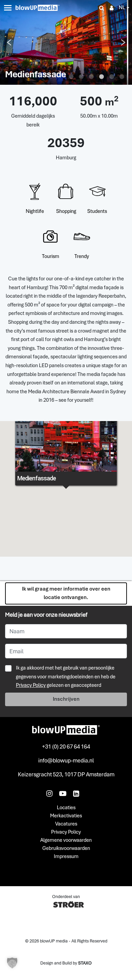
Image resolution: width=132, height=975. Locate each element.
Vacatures (66, 824)
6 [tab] (121, 77)
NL (122, 7)
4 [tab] (101, 77)
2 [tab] (81, 77)
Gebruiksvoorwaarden (66, 848)
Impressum (66, 857)
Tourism (50, 256)
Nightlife (35, 211)
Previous (9, 42)
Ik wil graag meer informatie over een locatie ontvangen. (66, 593)
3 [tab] (91, 77)
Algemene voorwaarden (66, 840)
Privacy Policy (31, 685)
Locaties (66, 808)
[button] (12, 963)
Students (97, 211)
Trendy (81, 256)
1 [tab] (71, 77)
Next (123, 42)
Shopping (66, 211)
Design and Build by (66, 963)
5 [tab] (111, 77)
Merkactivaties (66, 816)
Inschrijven (66, 699)
